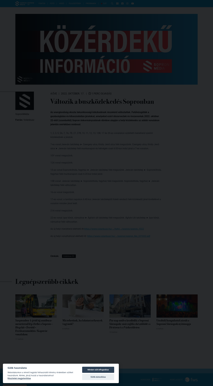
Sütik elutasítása (98, 377)
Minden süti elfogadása (98, 369)
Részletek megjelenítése (19, 378)
